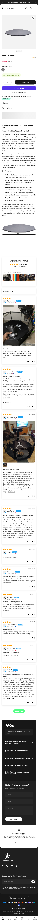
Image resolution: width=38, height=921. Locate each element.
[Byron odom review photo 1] (19, 326)
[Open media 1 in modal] (33, 18)
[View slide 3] (20, 843)
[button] (28, 361)
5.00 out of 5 (23, 264)
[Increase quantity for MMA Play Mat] (11, 82)
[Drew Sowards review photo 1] (19, 442)
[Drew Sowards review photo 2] (5, 465)
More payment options (19, 92)
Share (6, 103)
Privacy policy (17, 911)
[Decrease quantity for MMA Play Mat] (4, 82)
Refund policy (10, 911)
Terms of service (24, 911)
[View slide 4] (22, 843)
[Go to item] (17, 51)
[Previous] (2, 2)
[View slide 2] (18, 843)
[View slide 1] (16, 843)
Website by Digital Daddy (19, 913)
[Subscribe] (33, 881)
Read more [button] (7, 402)
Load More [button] (19, 711)
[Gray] (3, 69)
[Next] (35, 2)
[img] (7, 298)
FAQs (18, 731)
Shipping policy (32, 911)
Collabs (4, 911)
